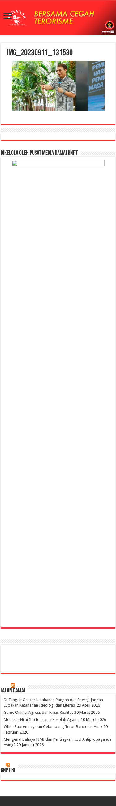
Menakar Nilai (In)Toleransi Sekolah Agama (42, 719)
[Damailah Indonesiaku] (58, 18)
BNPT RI (8, 770)
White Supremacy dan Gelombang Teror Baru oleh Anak (53, 726)
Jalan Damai (13, 691)
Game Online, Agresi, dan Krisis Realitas (38, 712)
